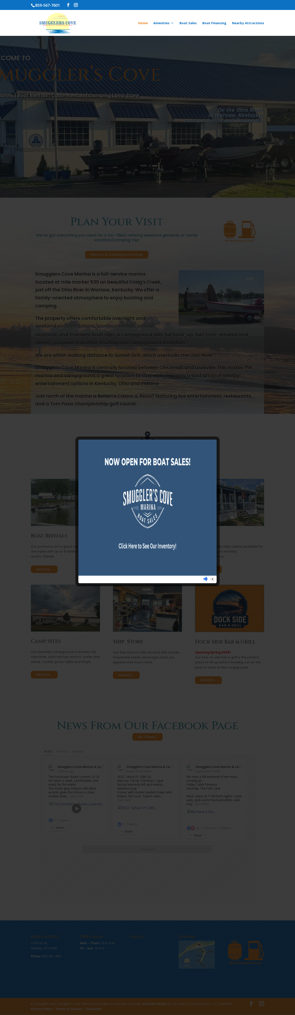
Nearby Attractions (248, 23)
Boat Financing (214, 23)
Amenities (161, 23)
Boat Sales (188, 23)
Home (143, 23)
